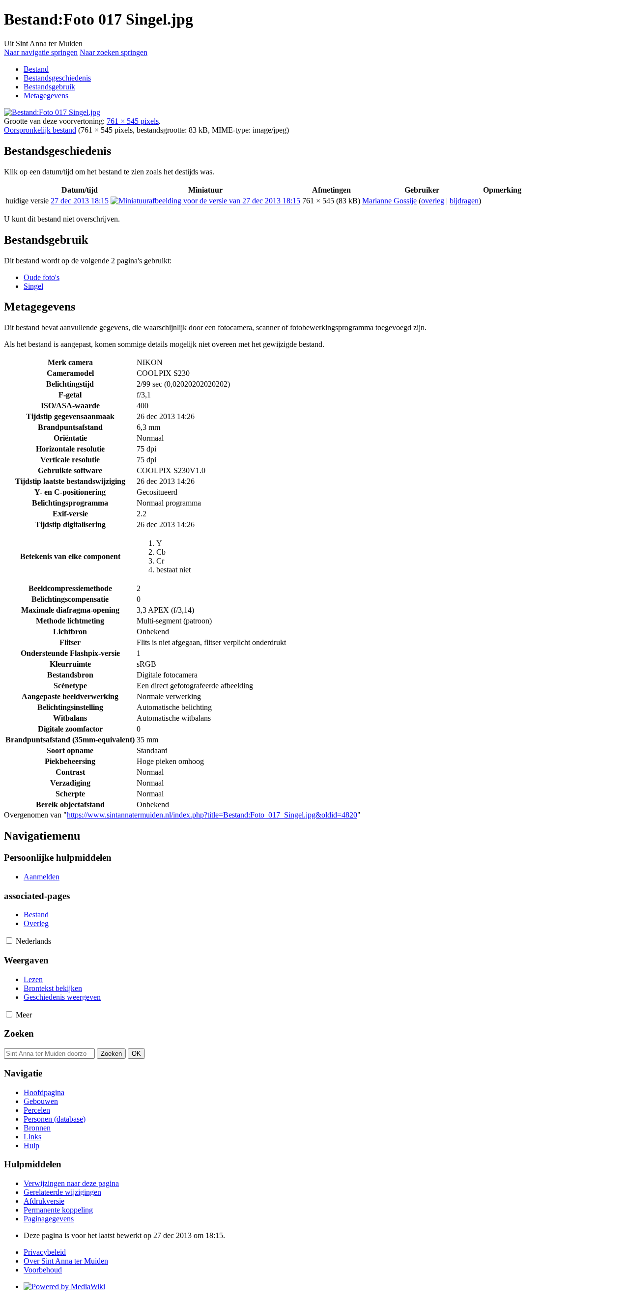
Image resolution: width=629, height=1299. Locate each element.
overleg (432, 201)
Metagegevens (46, 95)
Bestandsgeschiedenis (57, 78)
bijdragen (464, 201)
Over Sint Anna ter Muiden (66, 1261)
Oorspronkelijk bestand (40, 130)
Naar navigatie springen (41, 52)
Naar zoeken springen (113, 52)
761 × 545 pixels (133, 121)
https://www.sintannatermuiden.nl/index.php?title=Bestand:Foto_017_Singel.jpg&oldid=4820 (212, 815)
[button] (9, 940)
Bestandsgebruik (49, 87)
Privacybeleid (45, 1252)
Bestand (36, 69)
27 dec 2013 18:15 (80, 201)
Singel (33, 286)
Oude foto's (41, 277)
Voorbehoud (43, 1270)
